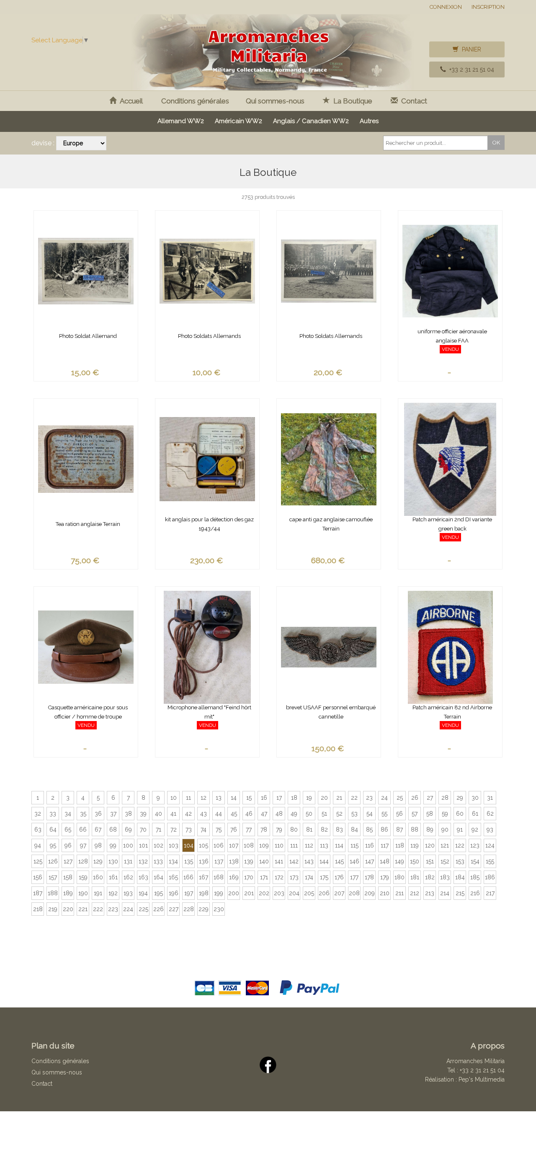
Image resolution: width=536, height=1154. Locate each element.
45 (234, 813)
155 (490, 861)
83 (339, 829)
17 (279, 797)
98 (98, 845)
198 (204, 893)
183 (445, 877)
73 (189, 829)
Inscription (488, 7)
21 (339, 797)
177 (354, 877)
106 (219, 845)
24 (384, 797)
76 (233, 829)
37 (113, 813)
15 (249, 797)
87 (399, 829)
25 (400, 797)
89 (429, 829)
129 (98, 861)
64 (53, 829)
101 (143, 845)
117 (385, 845)
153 (460, 861)
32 (37, 813)
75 (219, 829)
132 (143, 861)
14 (234, 797)
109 (264, 845)
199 (218, 893)
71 (158, 829)
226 (158, 909)
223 (113, 909)
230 (219, 909)
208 (354, 893)
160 (98, 877)
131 (128, 861)
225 (143, 909)
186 (490, 877)
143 (309, 861)
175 (324, 877)
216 (475, 893)
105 (203, 845)
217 (490, 893)
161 (113, 877)
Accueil (129, 101)
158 (67, 877)
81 (309, 829)
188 (53, 893)
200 (233, 893)
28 (444, 797)
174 (309, 877)
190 (83, 893)
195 (158, 893)
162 (128, 877)
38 (128, 813)
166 (188, 877)
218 (38, 909)
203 (279, 893)
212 (414, 893)
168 (219, 877)
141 (279, 861)
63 (37, 829)
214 (444, 893)
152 (445, 861)
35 (83, 813)
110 (279, 845)
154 (475, 861)
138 (234, 861)
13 (219, 797)
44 (218, 813)
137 (218, 861)
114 (339, 845)
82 (324, 829)
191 (98, 893)
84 (354, 829)
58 (429, 813)
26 (414, 797)
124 (490, 845)
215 (460, 893)
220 (68, 909)
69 (128, 829)
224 (128, 909)
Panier (470, 49)
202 (264, 893)
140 (264, 861)
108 (249, 845)
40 (158, 813)
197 (188, 893)
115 (354, 845)
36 (98, 813)
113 (324, 845)
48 (279, 813)
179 (384, 877)
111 (294, 845)
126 (53, 861)
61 (475, 813)
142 (294, 861)
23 (369, 797)
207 (339, 893)
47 (264, 813)
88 (414, 829)
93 (490, 829)
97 (83, 845)
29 (459, 797)
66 (83, 829)
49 (294, 813)
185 (474, 877)
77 (249, 829)
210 (384, 893)
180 (399, 877)
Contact (412, 101)
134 (173, 861)
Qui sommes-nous (275, 101)
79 (279, 829)
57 (414, 813)
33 (52, 813)
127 (68, 861)
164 (158, 877)
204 (294, 893)
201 (249, 893)
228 (188, 909)
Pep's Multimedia (482, 1079)
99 (113, 845)
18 (294, 797)
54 (369, 813)
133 (158, 861)
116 (369, 845)
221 (83, 909)
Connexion (446, 7)
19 (309, 797)
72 (173, 829)
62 (490, 813)
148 (384, 861)
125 (38, 861)
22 (354, 797)
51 (324, 813)
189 (68, 893)
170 (248, 877)
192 (113, 893)
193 (128, 893)
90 (444, 829)
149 (399, 861)
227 (173, 909)
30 (475, 797)
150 (414, 861)
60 (460, 813)
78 (263, 829)
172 (279, 877)
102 (158, 845)
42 (188, 813)
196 (173, 893)
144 (324, 861)
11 (188, 797)
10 (173, 797)
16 (264, 797)
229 (203, 909)
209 (369, 893)
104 (188, 845)
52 (339, 813)
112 (309, 845)
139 (248, 861)
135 (188, 861)
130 (113, 861)
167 (203, 877)
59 (445, 813)
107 (233, 845)
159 (83, 877)
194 (143, 893)
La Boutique (351, 101)
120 (430, 845)
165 (173, 877)
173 (294, 877)
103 (173, 845)
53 (354, 813)
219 (52, 909)
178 (369, 877)
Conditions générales (195, 101)
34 (67, 813)
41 (173, 813)
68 (113, 829)
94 (37, 845)
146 (354, 861)
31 (490, 797)
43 (203, 813)
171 (264, 877)
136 (204, 861)
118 (399, 845)
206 (324, 893)
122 (459, 845)
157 (53, 877)
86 (384, 829)
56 (399, 813)
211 (399, 893)
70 (143, 829)
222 (98, 909)
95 (53, 845)
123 (474, 845)
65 (67, 829)
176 (339, 877)
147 (369, 861)
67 (98, 829)
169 (234, 877)
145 (339, 861)
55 (384, 813)
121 (445, 845)
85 (369, 829)
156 (37, 877)
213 (429, 893)
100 (128, 845)
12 (203, 797)
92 (475, 829)
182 (430, 877)
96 (68, 845)
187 (37, 893)
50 (309, 813)
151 (430, 861)
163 (143, 877)
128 (83, 861)
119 (414, 845)
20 (324, 797)
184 (460, 877)
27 (430, 797)
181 (414, 877)
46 (249, 813)
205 (309, 893)
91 (460, 829)
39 (143, 813)
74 (203, 829)
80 (294, 829)
